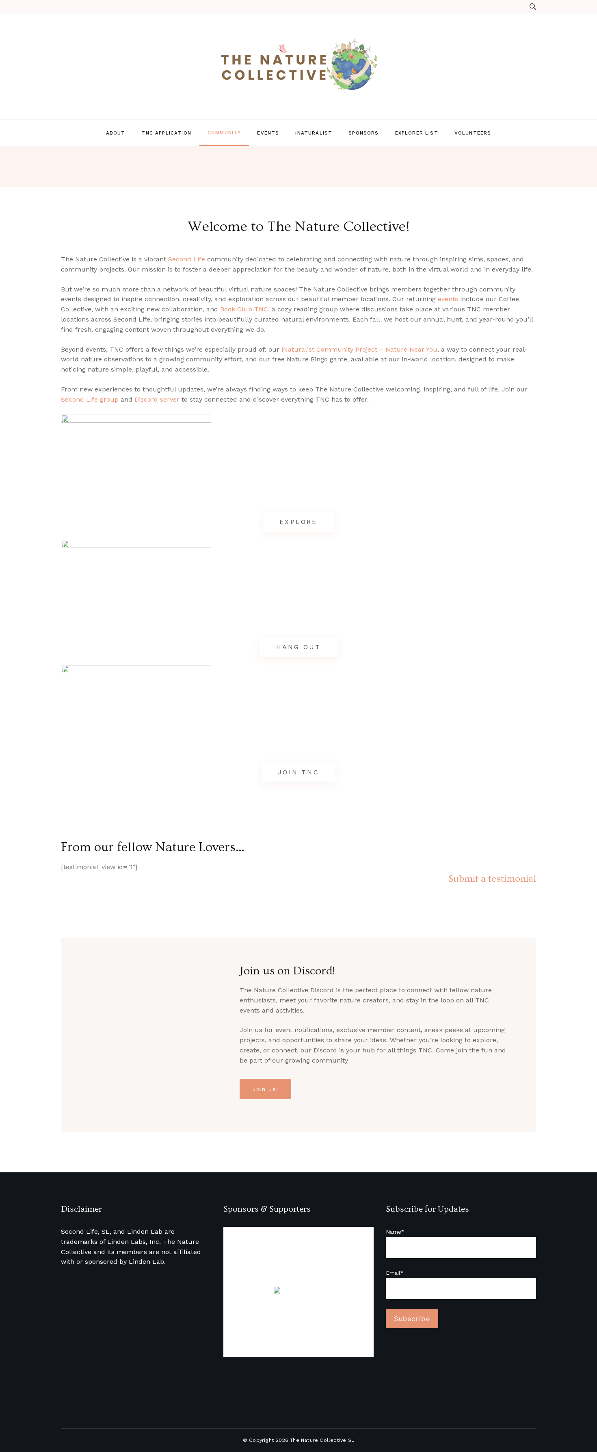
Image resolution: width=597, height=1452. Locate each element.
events (448, 299)
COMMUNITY (224, 132)
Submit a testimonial (492, 878)
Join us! (265, 1089)
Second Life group (90, 399)
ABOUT (115, 133)
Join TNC (298, 772)
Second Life (186, 259)
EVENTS (268, 133)
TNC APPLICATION (166, 133)
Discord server (157, 399)
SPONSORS (363, 133)
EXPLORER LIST (416, 133)
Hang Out (298, 647)
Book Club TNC (244, 309)
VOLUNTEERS (472, 133)
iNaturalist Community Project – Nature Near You (359, 349)
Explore (298, 522)
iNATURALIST (313, 133)
